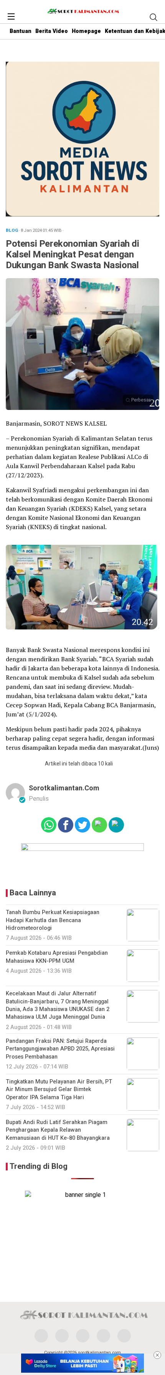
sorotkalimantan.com (64, 788)
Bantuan (20, 31)
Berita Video (51, 31)
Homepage (86, 31)
